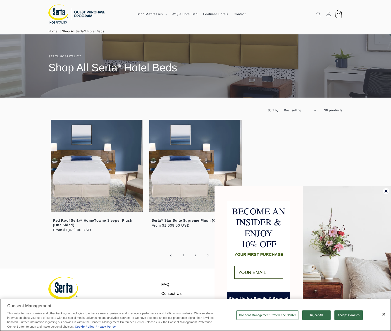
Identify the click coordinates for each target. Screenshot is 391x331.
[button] (151, 14)
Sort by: (273, 110)
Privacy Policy (105, 326)
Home (52, 31)
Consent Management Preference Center (267, 315)
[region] (195, 315)
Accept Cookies (349, 315)
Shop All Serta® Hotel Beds (83, 31)
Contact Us (171, 293)
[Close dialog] (386, 191)
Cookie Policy (84, 326)
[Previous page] (171, 255)
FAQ (165, 284)
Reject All (316, 315)
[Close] (384, 314)
